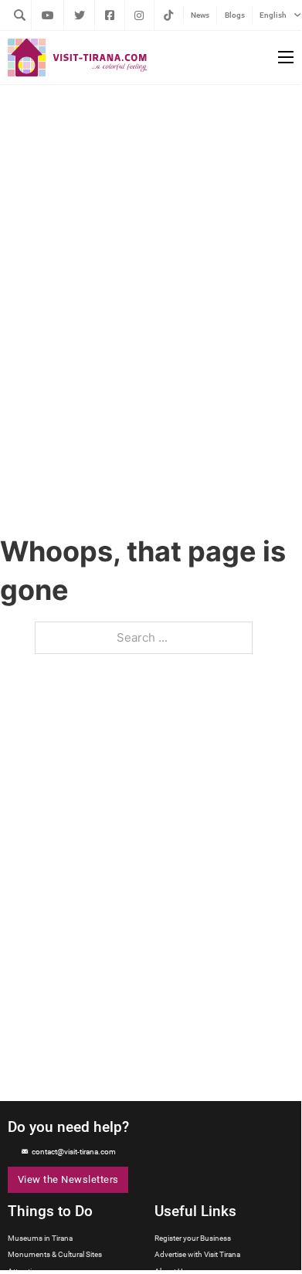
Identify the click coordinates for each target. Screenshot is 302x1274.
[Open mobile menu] (286, 57)
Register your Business (192, 1238)
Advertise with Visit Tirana (197, 1254)
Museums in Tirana (40, 1238)
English (273, 15)
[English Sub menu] (297, 14)
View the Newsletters (68, 1179)
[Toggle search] (19, 14)
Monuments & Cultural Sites (55, 1254)
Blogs (235, 15)
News (200, 15)
